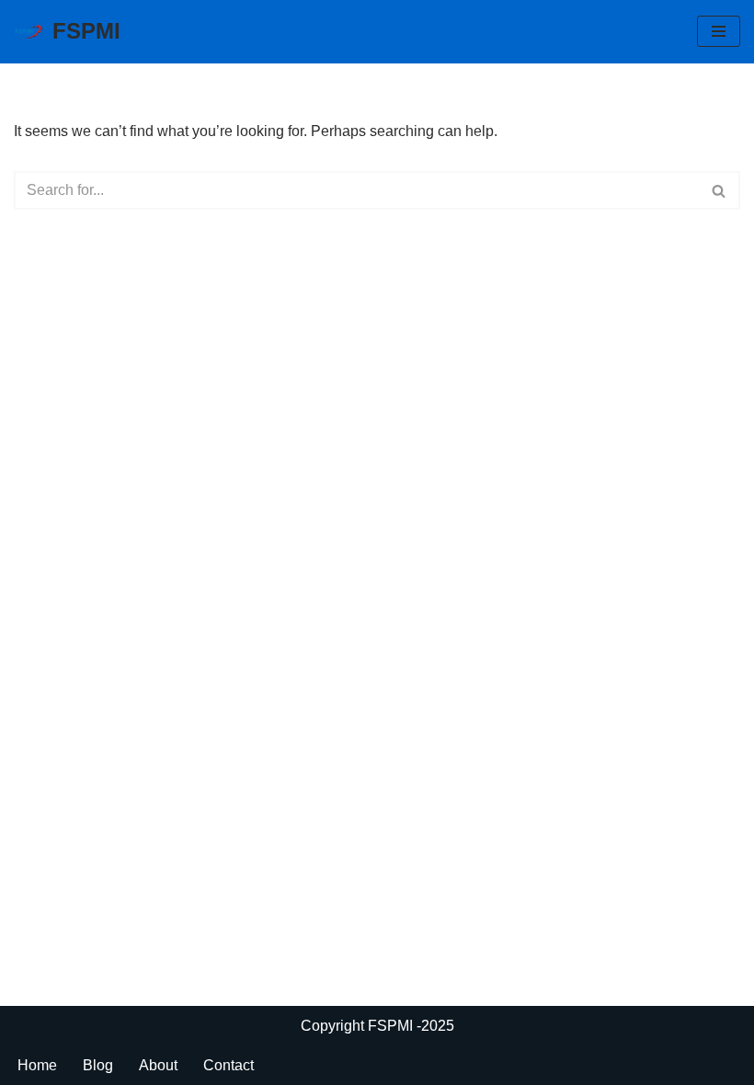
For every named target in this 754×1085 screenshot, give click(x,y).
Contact (228, 1065)
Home (37, 1065)
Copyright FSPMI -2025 (377, 1026)
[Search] (719, 190)
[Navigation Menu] (718, 31)
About (158, 1065)
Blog (98, 1065)
